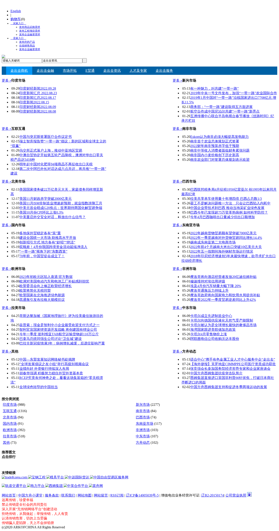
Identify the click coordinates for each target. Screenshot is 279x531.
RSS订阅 (117, 495)
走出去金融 (45, 70)
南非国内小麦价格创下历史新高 (214, 155)
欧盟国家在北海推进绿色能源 (42, 295)
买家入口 (17, 23)
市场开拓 (70, 70)
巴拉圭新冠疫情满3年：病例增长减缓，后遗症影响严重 (62, 343)
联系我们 (68, 495)
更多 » (6, 80)
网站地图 (85, 495)
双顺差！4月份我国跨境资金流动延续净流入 (53, 247)
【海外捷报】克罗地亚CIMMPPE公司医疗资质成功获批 (233, 364)
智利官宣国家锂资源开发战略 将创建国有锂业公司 (58, 329)
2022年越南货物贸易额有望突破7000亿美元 (223, 233)
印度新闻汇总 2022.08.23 (38, 93)
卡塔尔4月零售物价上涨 (208, 334)
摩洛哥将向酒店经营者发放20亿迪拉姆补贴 (223, 277)
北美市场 (10, 417)
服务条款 (52, 495)
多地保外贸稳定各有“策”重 (40, 233)
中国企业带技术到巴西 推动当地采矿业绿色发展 (227, 208)
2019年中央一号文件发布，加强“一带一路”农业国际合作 (233, 93)
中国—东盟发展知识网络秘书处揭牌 (47, 359)
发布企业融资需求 (29, 34)
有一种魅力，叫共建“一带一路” (214, 88)
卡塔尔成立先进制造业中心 (211, 316)
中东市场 (143, 436)
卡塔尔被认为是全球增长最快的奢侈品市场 (223, 325)
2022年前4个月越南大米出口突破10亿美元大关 (226, 247)
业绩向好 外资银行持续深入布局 (44, 368)
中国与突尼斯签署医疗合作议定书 (45, 137)
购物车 (15, 19)
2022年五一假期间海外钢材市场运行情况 (221, 251)
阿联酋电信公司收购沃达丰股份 (214, 339)
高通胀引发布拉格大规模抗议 (42, 299)
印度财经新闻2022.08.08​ (37, 111)
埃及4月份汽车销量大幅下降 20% (215, 286)
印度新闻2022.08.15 (34, 102)
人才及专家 (138, 70)
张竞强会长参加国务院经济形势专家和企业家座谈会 (230, 368)
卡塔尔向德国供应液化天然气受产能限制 (221, 320)
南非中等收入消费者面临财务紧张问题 (220, 150)
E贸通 (90, 70)
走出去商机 (19, 70)
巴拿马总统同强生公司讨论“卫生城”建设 (50, 339)
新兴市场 (143, 404)
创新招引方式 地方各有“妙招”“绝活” (47, 242)
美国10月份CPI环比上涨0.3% (41, 212)
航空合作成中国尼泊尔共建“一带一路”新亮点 (225, 111)
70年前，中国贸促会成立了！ (42, 256)
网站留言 (101, 495)
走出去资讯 (112, 70)
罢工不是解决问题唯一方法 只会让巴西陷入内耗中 (230, 203)
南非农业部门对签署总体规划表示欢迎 (220, 159)
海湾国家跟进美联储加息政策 (213, 329)
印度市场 (10, 404)
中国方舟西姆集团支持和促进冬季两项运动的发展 (228, 387)
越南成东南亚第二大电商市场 (213, 242)
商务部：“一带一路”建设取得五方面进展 (221, 107)
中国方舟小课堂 (30, 495)
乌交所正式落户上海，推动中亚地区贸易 (50, 150)
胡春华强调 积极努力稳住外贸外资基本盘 (51, 373)
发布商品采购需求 (29, 27)
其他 (6, 442)
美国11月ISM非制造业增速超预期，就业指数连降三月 (60, 203)
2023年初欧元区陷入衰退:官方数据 (46, 277)
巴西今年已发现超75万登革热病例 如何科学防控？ (229, 212)
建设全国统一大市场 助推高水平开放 (47, 238)
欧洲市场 (10, 430)
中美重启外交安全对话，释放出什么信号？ (52, 217)
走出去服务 (164, 70)
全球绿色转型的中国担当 (38, 387)
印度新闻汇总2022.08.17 (37, 97)
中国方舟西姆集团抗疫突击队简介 (216, 373)
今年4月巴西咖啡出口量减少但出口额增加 (222, 217)
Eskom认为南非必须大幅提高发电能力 (219, 137)
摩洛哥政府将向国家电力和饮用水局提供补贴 (225, 295)
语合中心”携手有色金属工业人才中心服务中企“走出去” (232, 359)
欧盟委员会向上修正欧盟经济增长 (45, 286)
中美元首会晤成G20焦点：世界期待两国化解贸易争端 (60, 208)
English (15, 11)
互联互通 (10, 411)
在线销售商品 (27, 45)
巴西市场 (143, 417)
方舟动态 (143, 442)
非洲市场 (143, 430)
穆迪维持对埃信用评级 (207, 281)
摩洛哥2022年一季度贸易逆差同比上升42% (223, 299)
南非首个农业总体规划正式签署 (214, 141)
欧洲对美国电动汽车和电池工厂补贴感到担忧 (54, 281)
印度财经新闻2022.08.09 (37, 107)
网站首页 (9, 495)
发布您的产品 (27, 41)
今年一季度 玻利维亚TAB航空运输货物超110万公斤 (59, 334)
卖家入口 (17, 38)
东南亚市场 (144, 423)
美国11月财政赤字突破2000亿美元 (45, 198)
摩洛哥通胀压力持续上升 (209, 290)
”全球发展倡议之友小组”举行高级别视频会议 (54, 364)
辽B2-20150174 (212, 495)
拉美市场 (10, 436)
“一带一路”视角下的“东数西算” (43, 251)
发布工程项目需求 (29, 30)
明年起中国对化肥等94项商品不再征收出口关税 (56, 164)
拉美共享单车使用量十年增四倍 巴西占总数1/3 (226, 198)
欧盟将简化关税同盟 (35, 290)
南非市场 (143, 411)
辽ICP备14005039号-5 (142, 495)
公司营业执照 (235, 495)
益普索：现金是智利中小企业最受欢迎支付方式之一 (59, 325)
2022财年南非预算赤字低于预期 (214, 146)
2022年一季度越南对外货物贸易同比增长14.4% (226, 238)
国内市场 (10, 423)
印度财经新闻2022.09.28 (37, 88)
